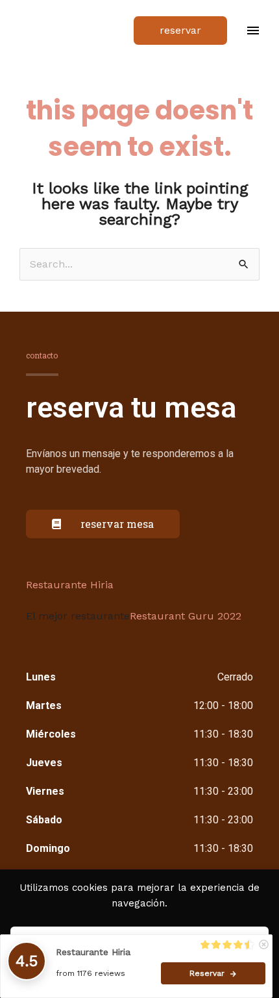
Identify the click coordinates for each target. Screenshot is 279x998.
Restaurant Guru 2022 (185, 616)
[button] (180, 30)
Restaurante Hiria (70, 585)
